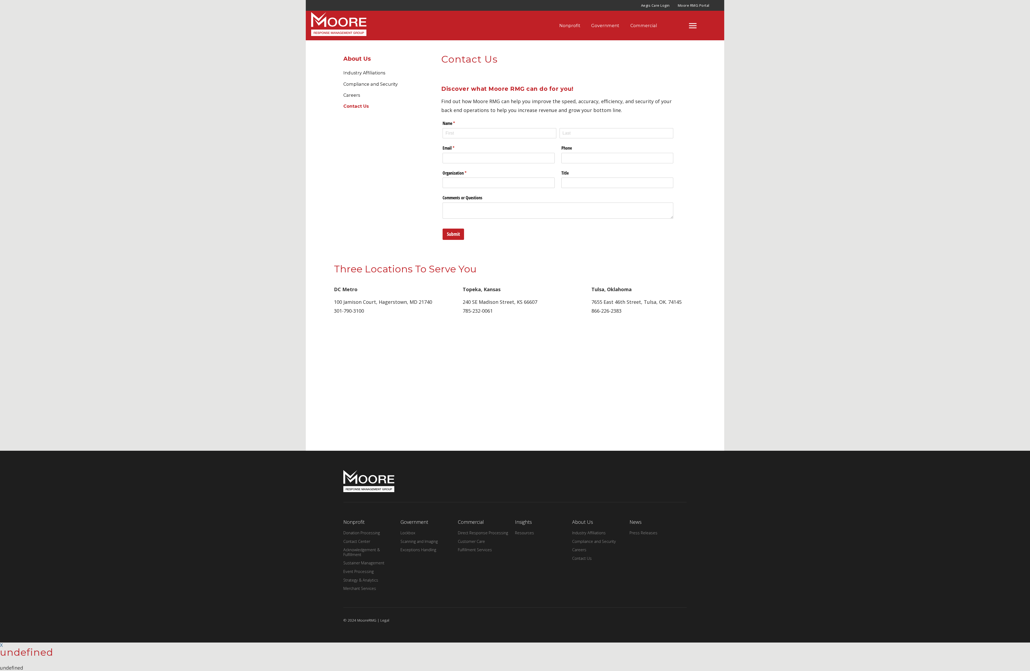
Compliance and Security (370, 84)
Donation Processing (361, 532)
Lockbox (407, 532)
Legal (384, 620)
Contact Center (356, 541)
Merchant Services (359, 588)
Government (605, 25)
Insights (523, 522)
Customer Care (471, 541)
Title (565, 173)
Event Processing (358, 571)
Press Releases (643, 532)
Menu (693, 25)
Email (455, 148)
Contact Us (356, 106)
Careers (351, 95)
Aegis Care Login (655, 5)
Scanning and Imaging (419, 541)
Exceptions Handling (418, 549)
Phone (566, 148)
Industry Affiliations (364, 72)
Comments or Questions (462, 198)
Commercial (643, 25)
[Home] (333, 25)
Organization (461, 173)
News (636, 522)
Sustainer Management (363, 562)
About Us (357, 58)
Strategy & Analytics (360, 580)
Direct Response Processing (483, 532)
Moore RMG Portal (693, 5)
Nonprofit (569, 25)
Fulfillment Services (475, 549)
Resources (524, 532)
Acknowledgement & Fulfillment (361, 552)
